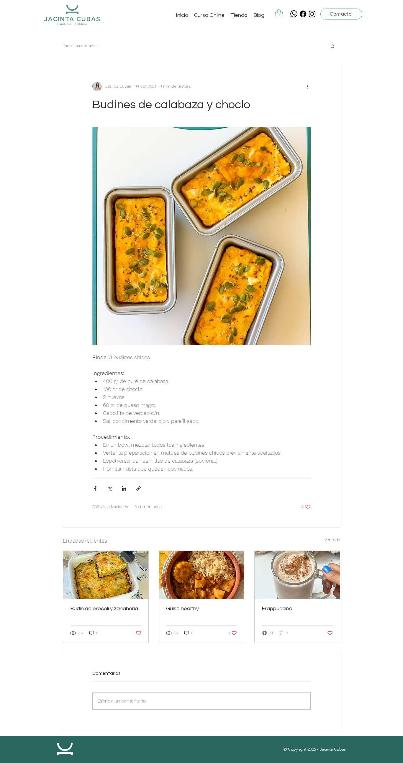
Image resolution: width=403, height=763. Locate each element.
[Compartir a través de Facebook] (95, 488)
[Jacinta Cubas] (303, 13)
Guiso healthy (182, 608)
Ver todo (332, 539)
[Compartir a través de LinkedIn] (124, 488)
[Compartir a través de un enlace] (138, 488)
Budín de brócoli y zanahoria (104, 608)
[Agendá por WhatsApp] (293, 13)
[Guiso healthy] (201, 575)
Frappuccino (277, 608)
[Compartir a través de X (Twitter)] (109, 488)
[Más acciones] (307, 86)
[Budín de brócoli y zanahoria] (105, 575)
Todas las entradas (80, 45)
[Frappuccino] (297, 575)
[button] (279, 13)
